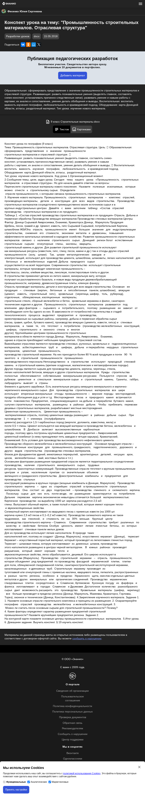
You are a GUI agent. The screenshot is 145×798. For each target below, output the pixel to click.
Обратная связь (72, 723)
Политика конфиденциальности (72, 706)
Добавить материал (72, 75)
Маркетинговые (60, 782)
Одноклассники (72, 758)
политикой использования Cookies (81, 773)
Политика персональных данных (72, 711)
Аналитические (39, 782)
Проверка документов (72, 717)
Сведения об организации (72, 690)
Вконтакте (72, 753)
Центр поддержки (72, 739)
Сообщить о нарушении (72, 734)
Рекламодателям (72, 728)
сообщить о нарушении (86, 638)
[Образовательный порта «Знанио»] (9, 4)
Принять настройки (16, 789)
